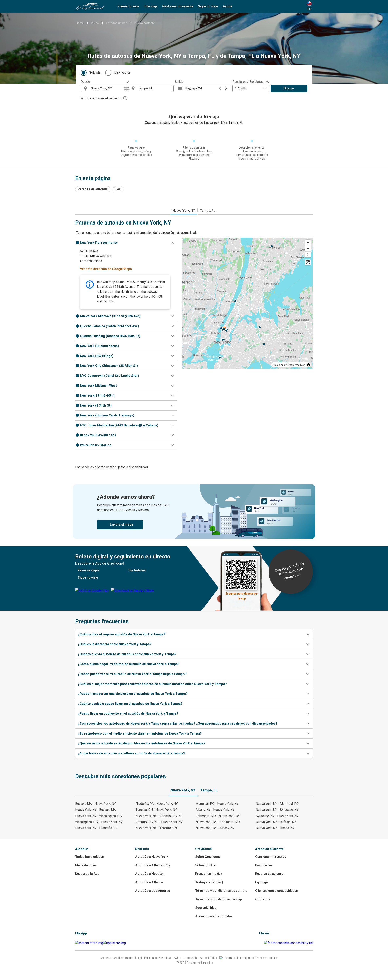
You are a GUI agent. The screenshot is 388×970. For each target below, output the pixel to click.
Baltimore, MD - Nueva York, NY (218, 816)
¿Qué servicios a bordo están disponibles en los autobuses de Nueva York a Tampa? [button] (141, 743)
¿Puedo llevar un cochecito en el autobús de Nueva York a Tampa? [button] (128, 714)
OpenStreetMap (296, 364)
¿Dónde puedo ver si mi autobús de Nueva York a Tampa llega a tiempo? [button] (132, 674)
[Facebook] (259, 943)
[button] (126, 243)
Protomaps (279, 364)
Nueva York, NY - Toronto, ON (156, 828)
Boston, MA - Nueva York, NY (95, 804)
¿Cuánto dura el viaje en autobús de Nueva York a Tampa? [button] (121, 634)
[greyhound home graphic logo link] (90, 6)
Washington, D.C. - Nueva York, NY (98, 822)
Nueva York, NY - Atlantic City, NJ (158, 816)
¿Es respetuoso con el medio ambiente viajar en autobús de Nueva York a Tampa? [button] (140, 733)
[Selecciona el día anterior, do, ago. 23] (220, 88)
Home (80, 23)
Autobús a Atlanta (149, 882)
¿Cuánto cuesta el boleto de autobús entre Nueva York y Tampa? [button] (127, 654)
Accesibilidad (208, 957)
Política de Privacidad (158, 957)
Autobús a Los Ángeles (152, 891)
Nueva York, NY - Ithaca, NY (275, 828)
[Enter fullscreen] (308, 262)
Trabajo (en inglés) (209, 882)
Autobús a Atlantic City (153, 865)
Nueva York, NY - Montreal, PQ (277, 804)
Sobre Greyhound (208, 857)
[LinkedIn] (262, 943)
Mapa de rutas (86, 865)
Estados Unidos (116, 23)
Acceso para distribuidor (213, 916)
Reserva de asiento (269, 874)
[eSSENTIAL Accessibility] (289, 943)
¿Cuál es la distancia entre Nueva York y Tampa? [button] (114, 644)
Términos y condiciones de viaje (218, 899)
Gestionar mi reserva (270, 857)
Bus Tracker (264, 865)
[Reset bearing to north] (308, 254)
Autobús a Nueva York (151, 857)
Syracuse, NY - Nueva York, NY (277, 816)
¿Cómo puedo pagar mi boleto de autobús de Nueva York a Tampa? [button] (128, 664)
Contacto (262, 899)
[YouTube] (261, 943)
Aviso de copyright (186, 957)
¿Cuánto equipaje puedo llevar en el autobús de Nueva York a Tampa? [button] (130, 704)
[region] (247, 303)
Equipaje (261, 882)
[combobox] (107, 88)
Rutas (95, 23)
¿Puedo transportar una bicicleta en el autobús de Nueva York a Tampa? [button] (133, 694)
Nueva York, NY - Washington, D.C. (98, 816)
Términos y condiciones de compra (221, 891)
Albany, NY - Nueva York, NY (215, 810)
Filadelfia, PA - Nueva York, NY (156, 804)
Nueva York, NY (144, 23)
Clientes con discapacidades (276, 891)
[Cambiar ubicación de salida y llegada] (127, 88)
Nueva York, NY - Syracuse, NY (277, 810)
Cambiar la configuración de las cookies (251, 957)
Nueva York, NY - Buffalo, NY (276, 822)
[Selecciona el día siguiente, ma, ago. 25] (226, 88)
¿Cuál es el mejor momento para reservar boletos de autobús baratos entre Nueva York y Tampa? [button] (152, 684)
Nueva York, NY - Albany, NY (215, 828)
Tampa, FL (207, 211)
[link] (194, 511)
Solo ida (94, 73)
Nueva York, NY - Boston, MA (95, 810)
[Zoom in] (308, 243)
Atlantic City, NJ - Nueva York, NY (158, 822)
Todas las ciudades (89, 857)
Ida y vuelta (122, 73)
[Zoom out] (308, 248)
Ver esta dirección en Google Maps (106, 269)
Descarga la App (87, 874)
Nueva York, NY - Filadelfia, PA (96, 828)
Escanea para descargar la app (241, 595)
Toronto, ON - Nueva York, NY (156, 810)
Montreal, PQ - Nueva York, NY (217, 804)
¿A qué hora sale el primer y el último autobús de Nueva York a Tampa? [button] (131, 753)
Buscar (289, 88)
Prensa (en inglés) (208, 874)
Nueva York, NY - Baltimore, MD (218, 822)
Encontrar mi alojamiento (104, 98)
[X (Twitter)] (263, 943)
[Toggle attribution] (308, 364)
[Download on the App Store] (114, 943)
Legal (138, 957)
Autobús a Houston (150, 874)
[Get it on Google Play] (89, 943)
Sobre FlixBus (205, 865)
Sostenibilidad (205, 908)
